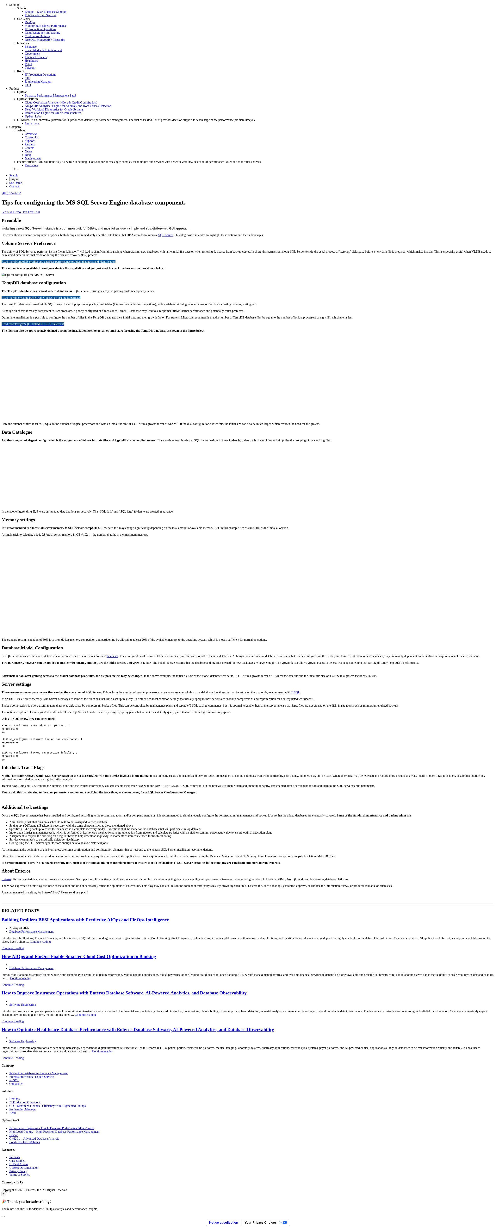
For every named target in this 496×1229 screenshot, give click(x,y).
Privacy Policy (18, 1171)
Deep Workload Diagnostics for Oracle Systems (54, 109)
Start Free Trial (31, 212)
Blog (28, 154)
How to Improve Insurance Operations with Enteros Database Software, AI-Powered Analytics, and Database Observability (124, 992)
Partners (30, 144)
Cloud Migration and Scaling (42, 32)
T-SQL (295, 692)
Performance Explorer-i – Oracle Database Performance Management (51, 1128)
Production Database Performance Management (38, 1073)
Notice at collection (223, 1222)
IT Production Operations (40, 29)
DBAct (13, 1135)
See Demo (15, 183)
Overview (31, 134)
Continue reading (40, 941)
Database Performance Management (31, 931)
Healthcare (31, 60)
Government (32, 53)
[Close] (3, 1216)
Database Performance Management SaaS (50, 95)
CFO (28, 85)
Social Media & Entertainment (43, 50)
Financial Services (36, 57)
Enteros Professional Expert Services (31, 1076)
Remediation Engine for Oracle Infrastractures (53, 113)
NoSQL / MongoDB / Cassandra (45, 39)
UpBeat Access (18, 1164)
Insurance (31, 46)
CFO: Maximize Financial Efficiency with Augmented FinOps (47, 1105)
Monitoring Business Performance (45, 25)
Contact (14, 186)
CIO (27, 78)
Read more (31, 165)
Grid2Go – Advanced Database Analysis (34, 1138)
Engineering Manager (38, 81)
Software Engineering (22, 1004)
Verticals (14, 1157)
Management (33, 158)
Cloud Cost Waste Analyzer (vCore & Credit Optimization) (61, 102)
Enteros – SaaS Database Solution (45, 11)
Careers (29, 147)
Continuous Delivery (37, 36)
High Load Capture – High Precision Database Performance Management (54, 1131)
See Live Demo (11, 212)
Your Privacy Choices (261, 1222)
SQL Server (165, 235)
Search (13, 175)
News (28, 151)
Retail (28, 64)
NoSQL (14, 1080)
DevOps (30, 22)
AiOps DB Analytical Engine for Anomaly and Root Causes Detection (68, 106)
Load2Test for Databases (24, 1142)
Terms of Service (19, 1174)
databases (112, 656)
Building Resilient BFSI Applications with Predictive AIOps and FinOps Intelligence (85, 919)
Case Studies (17, 1160)
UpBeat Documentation (23, 1167)
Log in (14, 179)
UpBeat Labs (33, 116)
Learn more (32, 123)
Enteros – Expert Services (40, 15)
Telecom (30, 67)
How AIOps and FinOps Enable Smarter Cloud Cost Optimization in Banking (79, 956)
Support (29, 140)
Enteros (6, 879)
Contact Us (32, 137)
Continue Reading (13, 948)
